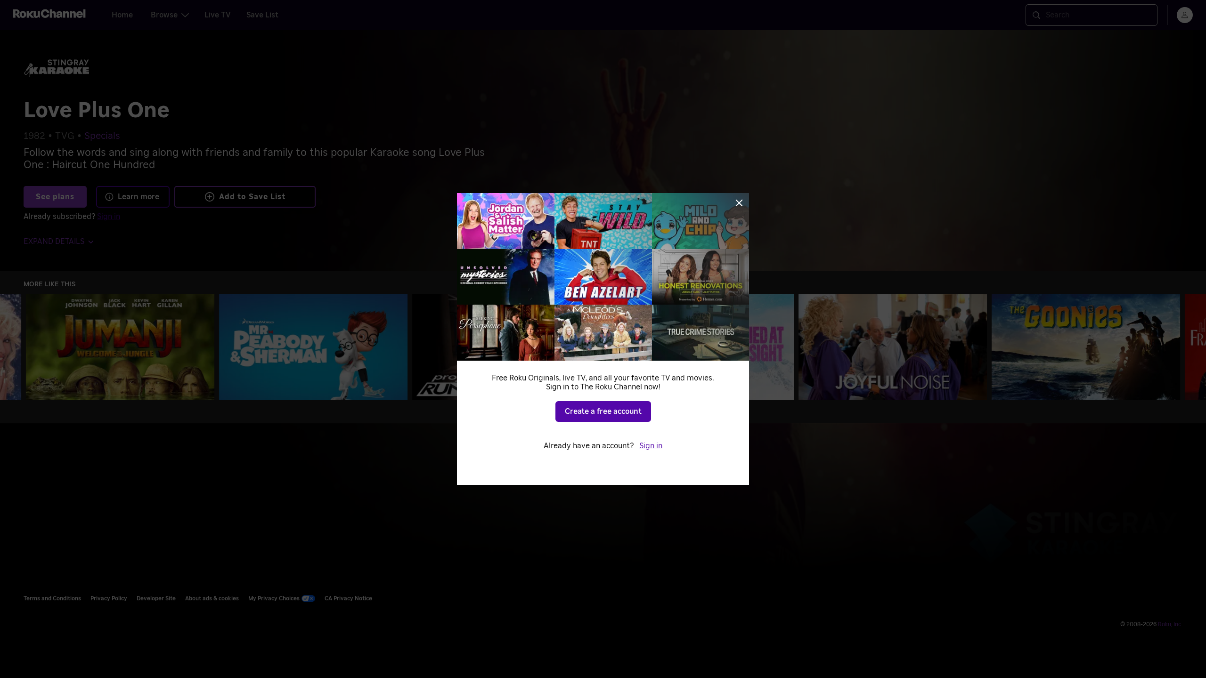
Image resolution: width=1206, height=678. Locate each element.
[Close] (739, 202)
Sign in (650, 446)
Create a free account (603, 411)
